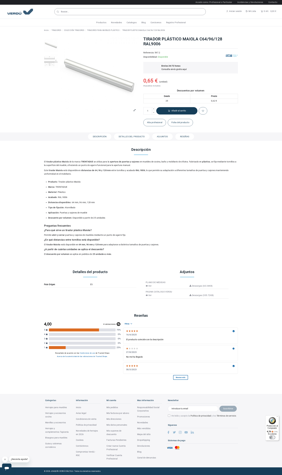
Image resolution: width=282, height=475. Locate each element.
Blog (139, 452)
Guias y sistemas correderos (53, 445)
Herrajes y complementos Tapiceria (57, 430)
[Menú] (277, 417)
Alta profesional (154, 122)
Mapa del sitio (144, 434)
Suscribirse (228, 408)
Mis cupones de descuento (113, 432)
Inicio (78, 407)
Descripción (99, 136)
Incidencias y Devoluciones (250, 2)
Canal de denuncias (146, 457)
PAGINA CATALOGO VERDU (159, 292)
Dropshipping (143, 440)
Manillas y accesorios (55, 422)
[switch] (272, 437)
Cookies (80, 440)
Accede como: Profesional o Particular (213, 2)
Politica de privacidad (86, 425)
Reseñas (184, 136)
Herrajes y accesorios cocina (55, 415)
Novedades (142, 422)
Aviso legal (81, 413)
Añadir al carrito (178, 110)
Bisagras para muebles (56, 437)
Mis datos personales (116, 425)
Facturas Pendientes (116, 440)
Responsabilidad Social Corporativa (148, 409)
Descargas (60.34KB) (202, 286)
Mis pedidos (112, 407)
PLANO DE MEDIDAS (155, 282)
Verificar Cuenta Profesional (114, 457)
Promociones (143, 416)
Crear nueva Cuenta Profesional (116, 448)
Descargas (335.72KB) (202, 295)
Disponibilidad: (150, 57)
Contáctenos (82, 446)
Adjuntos (162, 136)
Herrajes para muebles (56, 407)
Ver (150, 286)
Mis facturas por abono (117, 413)
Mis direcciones (113, 419)
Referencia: (148, 52)
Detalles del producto (132, 136)
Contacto (272, 2)
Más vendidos (144, 428)
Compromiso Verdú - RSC (86, 453)
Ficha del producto (180, 122)
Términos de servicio (226, 416)
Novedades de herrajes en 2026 (87, 432)
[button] (101, 22)
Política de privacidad (200, 416)
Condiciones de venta (86, 419)
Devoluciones (143, 446)
